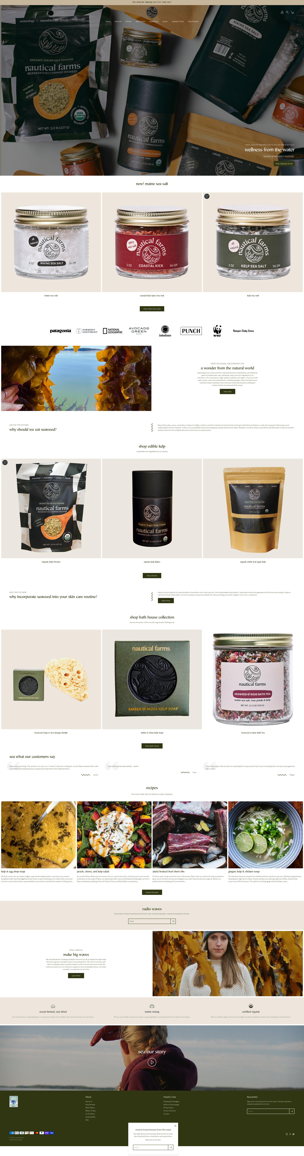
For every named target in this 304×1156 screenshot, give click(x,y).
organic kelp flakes (152, 562)
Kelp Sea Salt (253, 296)
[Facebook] (290, 1134)
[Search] (287, 12)
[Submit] (173, 921)
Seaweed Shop (178, 21)
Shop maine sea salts (152, 309)
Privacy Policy (168, 1108)
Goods (165, 21)
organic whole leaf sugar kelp (253, 562)
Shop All (118, 21)
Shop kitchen (152, 575)
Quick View (51, 242)
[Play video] (152, 1062)
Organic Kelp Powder (51, 562)
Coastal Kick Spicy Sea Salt (152, 296)
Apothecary (153, 21)
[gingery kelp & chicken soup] (265, 834)
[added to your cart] (292, 12)
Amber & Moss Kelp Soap (152, 733)
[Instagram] (287, 1134)
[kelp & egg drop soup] (38, 834)
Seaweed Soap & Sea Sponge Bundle (51, 733)
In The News (90, 1114)
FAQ (87, 1120)
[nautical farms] (152, 12)
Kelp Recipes (193, 21)
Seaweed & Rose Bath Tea (253, 733)
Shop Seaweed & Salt (284, 163)
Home (108, 21)
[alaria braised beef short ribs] (190, 834)
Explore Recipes (152, 892)
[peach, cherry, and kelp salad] (114, 834)
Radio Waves (90, 1108)
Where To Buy (91, 1111)
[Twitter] (293, 1134)
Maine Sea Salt (51, 296)
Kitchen (128, 21)
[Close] (175, 1125)
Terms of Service (170, 1111)
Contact (166, 1114)
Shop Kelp (227, 391)
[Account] (282, 12)
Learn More (76, 975)
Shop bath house (152, 746)
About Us (89, 1101)
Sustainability (90, 1117)
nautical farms (19, 1137)
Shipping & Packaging (171, 1101)
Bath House (140, 21)
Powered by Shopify (16, 1140)
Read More (166, 600)
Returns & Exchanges (171, 1104)
